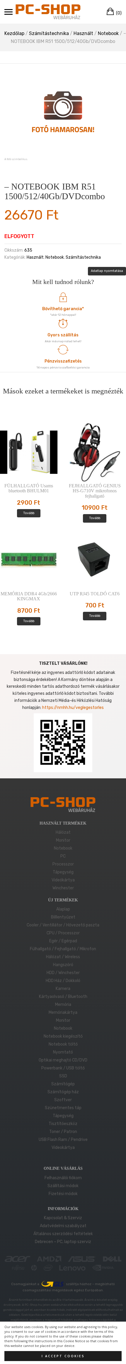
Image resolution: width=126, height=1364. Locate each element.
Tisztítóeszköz (63, 1123)
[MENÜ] (8, 12)
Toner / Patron (63, 1131)
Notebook (108, 33)
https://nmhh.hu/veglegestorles (73, 707)
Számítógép (63, 1083)
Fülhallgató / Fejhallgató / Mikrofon (63, 948)
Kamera (63, 988)
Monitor (63, 840)
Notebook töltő (63, 1044)
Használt (83, 33)
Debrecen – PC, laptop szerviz (63, 1241)
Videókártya (63, 880)
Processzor (63, 864)
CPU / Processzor (63, 933)
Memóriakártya (63, 1012)
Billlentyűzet (63, 917)
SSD (63, 1076)
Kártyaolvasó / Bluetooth (63, 996)
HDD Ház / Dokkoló (63, 980)
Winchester (63, 887)
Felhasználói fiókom (63, 1177)
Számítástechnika (49, 33)
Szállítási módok (63, 1185)
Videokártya (63, 1147)
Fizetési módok (63, 1193)
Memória (63, 1004)
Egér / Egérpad (63, 940)
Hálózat (63, 832)
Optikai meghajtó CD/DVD (63, 1060)
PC (63, 856)
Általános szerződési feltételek (63, 1233)
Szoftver (63, 1099)
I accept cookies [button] (63, 1356)
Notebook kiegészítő (63, 1036)
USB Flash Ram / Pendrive (63, 1139)
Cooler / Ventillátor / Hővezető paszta (63, 925)
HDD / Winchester (63, 972)
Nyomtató (63, 1052)
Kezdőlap (14, 33)
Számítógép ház (63, 1091)
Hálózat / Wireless (63, 956)
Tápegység (63, 872)
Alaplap (63, 909)
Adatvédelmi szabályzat (63, 1225)
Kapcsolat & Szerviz (63, 1217)
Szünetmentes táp (63, 1107)
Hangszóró (63, 964)
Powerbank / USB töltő (63, 1068)
